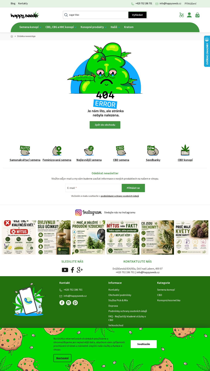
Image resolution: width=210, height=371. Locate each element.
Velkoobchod (115, 325)
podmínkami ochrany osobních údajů (120, 196)
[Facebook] (72, 270)
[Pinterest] (76, 304)
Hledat (137, 15)
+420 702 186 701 (143, 3)
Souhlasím (143, 344)
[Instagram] (68, 302)
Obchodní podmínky (119, 295)
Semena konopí (166, 290)
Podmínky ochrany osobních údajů (127, 311)
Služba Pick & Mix (118, 300)
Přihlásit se (133, 188)
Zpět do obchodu (105, 125)
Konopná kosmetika (168, 300)
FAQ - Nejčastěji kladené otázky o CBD (127, 318)
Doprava (113, 306)
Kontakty (23, 3)
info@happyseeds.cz (170, 3)
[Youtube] (65, 270)
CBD (159, 295)
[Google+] (80, 270)
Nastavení (62, 358)
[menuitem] (30, 27)
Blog (13, 3)
